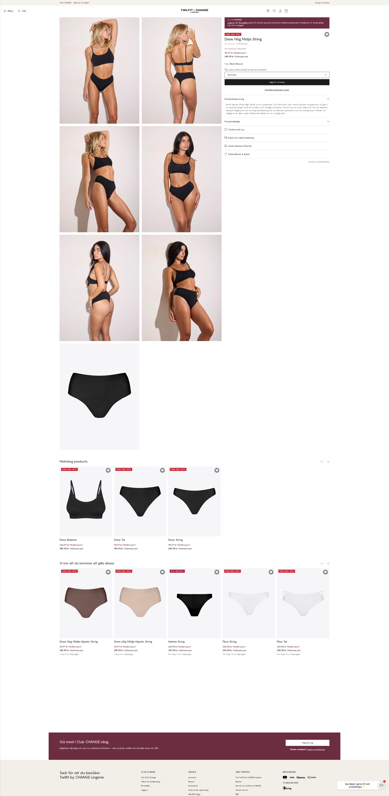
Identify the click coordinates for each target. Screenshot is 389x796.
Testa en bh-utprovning (198, 790)
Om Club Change (148, 777)
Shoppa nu (203, 3)
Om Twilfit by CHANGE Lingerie (249, 777)
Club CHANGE (65, 3)
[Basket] (286, 11)
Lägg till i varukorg (277, 82)
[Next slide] (327, 461)
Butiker (238, 782)
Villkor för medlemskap (150, 782)
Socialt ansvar (242, 790)
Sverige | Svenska (322, 3)
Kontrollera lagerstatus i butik (277, 90)
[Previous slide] (322, 461)
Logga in (231, 23)
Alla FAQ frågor (194, 794)
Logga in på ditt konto (316, 749)
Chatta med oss (236, 129)
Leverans (192, 777)
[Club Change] (274, 11)
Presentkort (193, 786)
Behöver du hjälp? (81, 3)
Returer (191, 782)
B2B (237, 794)
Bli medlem (243, 23)
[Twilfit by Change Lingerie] (194, 11)
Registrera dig (307, 743)
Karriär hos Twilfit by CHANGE (248, 786)
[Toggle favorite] (326, 34)
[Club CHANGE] (280, 11)
